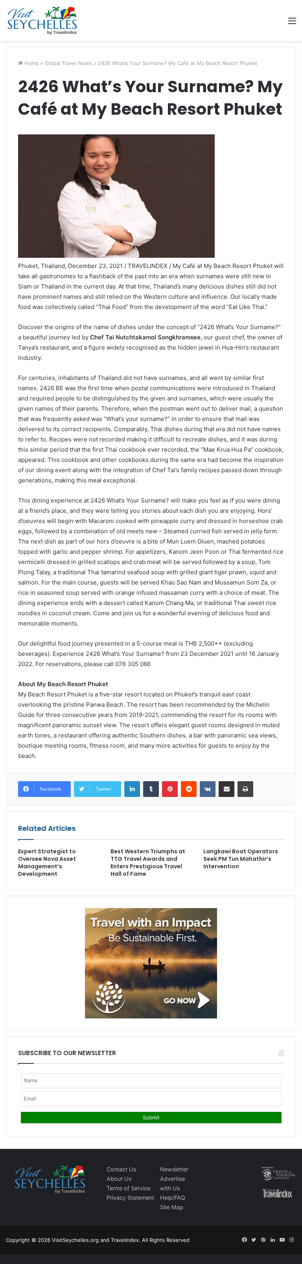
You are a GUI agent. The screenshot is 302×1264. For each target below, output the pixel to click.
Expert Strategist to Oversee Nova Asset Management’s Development (47, 862)
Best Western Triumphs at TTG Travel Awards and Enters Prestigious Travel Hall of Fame (147, 862)
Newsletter (174, 1169)
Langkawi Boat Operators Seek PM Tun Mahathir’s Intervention (240, 858)
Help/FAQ (172, 1197)
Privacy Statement (130, 1197)
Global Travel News (68, 63)
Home (31, 63)
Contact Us (121, 1169)
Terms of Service (128, 1188)
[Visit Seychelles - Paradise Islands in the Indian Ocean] (42, 20)
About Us (119, 1178)
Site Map (171, 1207)
